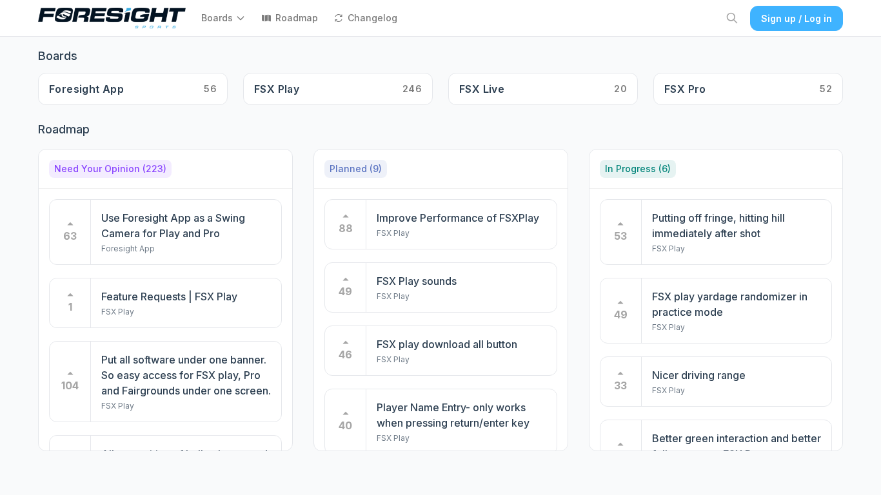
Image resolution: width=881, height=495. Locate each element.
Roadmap (296, 17)
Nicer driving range (699, 375)
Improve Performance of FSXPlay (458, 217)
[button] (226, 18)
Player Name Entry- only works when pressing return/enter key (453, 415)
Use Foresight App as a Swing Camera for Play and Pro (173, 225)
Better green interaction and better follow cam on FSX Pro (736, 446)
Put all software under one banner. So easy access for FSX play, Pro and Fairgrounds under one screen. (186, 375)
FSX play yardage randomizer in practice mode (729, 304)
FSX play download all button (447, 344)
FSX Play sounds (417, 281)
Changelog (372, 17)
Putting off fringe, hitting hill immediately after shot (718, 225)
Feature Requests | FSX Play (169, 296)
